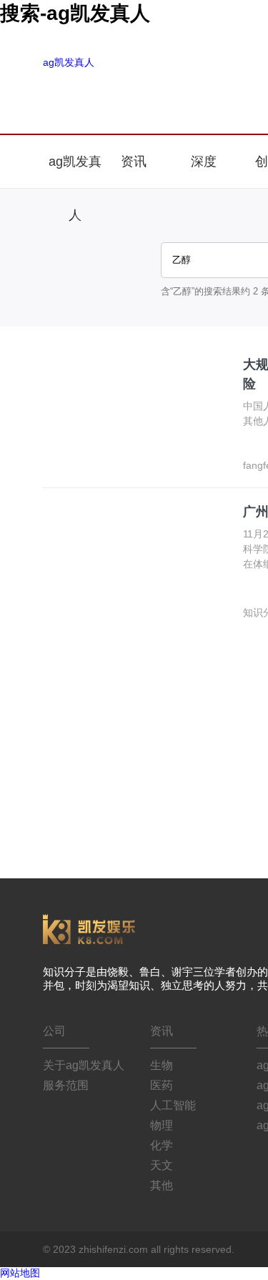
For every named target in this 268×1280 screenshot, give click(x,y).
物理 (161, 1125)
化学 (161, 1145)
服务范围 (66, 1085)
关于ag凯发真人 (83, 1065)
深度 (204, 161)
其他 (161, 1185)
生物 (161, 1065)
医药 (161, 1085)
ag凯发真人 (68, 62)
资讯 (135, 161)
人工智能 (173, 1105)
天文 (161, 1165)
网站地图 (20, 1273)
